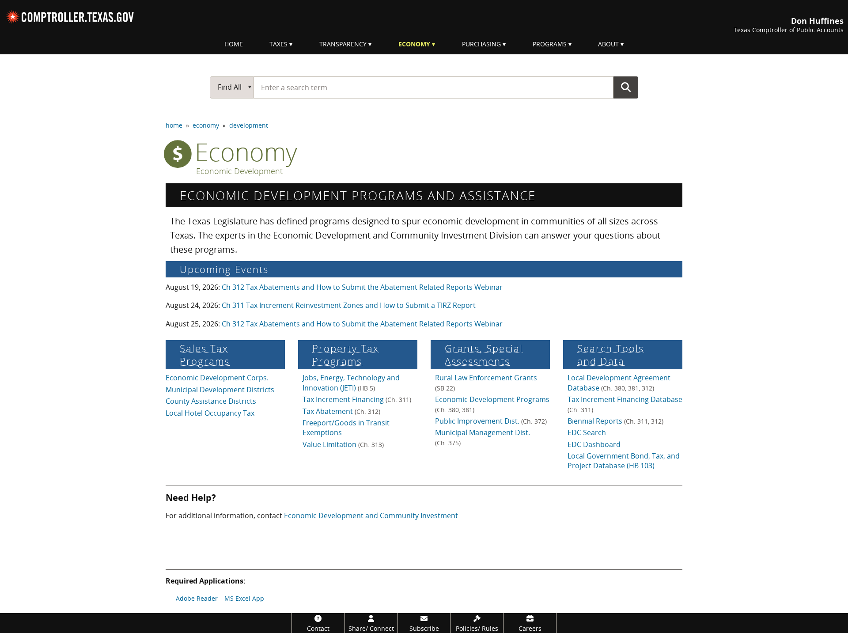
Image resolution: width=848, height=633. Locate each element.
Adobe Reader (197, 598)
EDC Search (587, 432)
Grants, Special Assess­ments (484, 355)
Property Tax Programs (345, 355)
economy (206, 125)
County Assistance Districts (211, 401)
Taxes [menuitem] (278, 44)
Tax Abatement (341, 411)
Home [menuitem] (233, 44)
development (248, 125)
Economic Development (239, 171)
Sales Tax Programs (205, 355)
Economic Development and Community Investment (371, 515)
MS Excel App (244, 598)
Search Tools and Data (610, 355)
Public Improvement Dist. (491, 421)
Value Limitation (343, 444)
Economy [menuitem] (414, 44)
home (174, 125)
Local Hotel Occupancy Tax (210, 413)
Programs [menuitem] (550, 44)
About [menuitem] (608, 44)
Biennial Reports (615, 421)
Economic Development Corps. (217, 378)
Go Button (625, 87)
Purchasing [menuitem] (481, 44)
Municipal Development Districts (220, 389)
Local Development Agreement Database (619, 382)
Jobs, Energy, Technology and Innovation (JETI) (351, 382)
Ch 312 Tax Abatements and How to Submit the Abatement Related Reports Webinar (362, 287)
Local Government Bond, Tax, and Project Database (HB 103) (624, 460)
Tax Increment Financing (357, 399)
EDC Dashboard (594, 444)
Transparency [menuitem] (343, 44)
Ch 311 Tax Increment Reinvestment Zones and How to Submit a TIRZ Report (349, 305)
